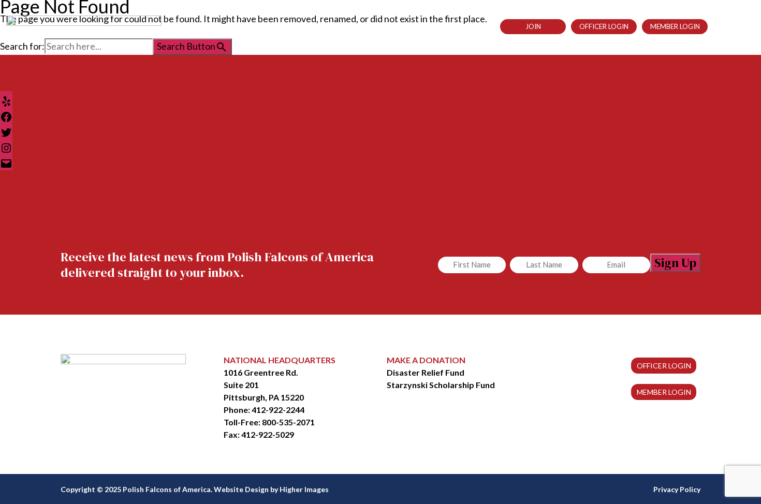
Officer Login (603, 26)
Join (533, 26)
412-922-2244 (278, 409)
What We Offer (341, 26)
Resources (408, 26)
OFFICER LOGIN (664, 365)
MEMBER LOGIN (664, 392)
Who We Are (272, 26)
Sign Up (675, 262)
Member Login (675, 26)
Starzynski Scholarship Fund (441, 385)
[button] (717, 25)
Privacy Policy (676, 489)
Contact (463, 26)
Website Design (241, 489)
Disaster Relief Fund (425, 372)
